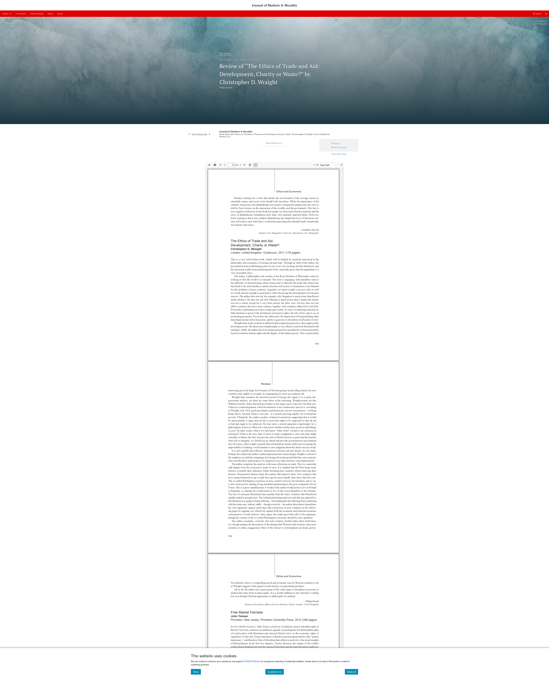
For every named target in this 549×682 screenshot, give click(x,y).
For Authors (21, 14)
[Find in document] (341, 165)
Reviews (225, 53)
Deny (197, 671)
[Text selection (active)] (255, 165)
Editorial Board (36, 14)
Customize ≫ (276, 671)
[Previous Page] (224, 164)
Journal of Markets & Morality (235, 131)
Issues (59, 14)
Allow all (352, 671)
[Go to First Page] (220, 164)
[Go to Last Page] (244, 164)
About (50, 14)
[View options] (209, 165)
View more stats (338, 154)
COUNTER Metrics (251, 661)
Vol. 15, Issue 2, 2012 (228, 60)
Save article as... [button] (274, 143)
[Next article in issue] (209, 134)
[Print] (214, 165)
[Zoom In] (317, 165)
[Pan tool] (249, 165)
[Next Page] (240, 164)
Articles (5, 14)
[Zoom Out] (314, 165)
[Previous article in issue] (189, 134)
